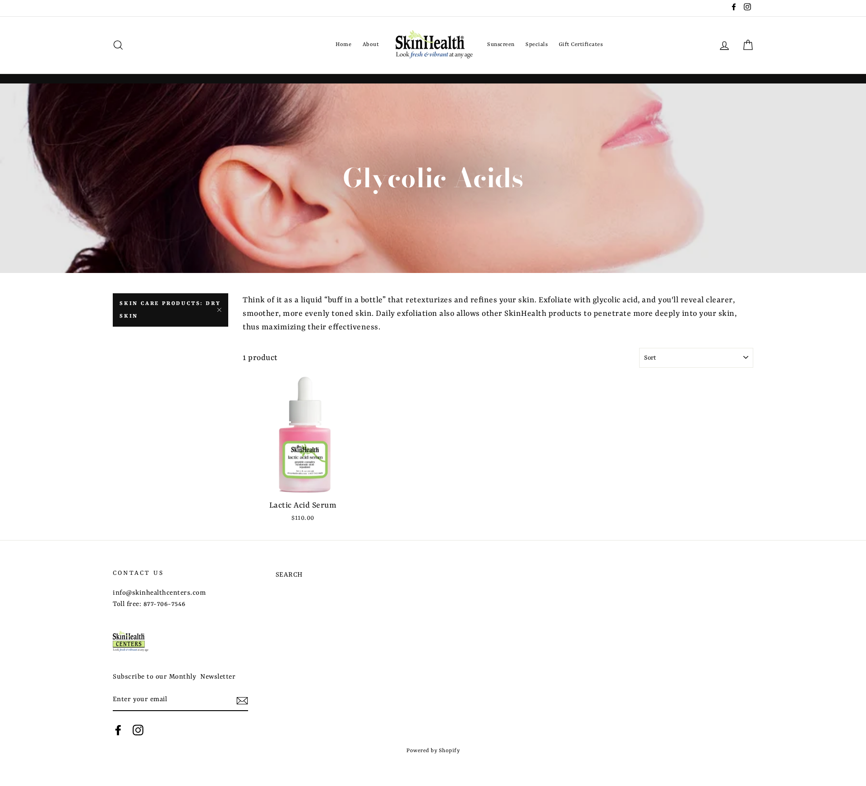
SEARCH (289, 575)
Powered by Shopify (433, 751)
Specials (536, 45)
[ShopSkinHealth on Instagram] (138, 730)
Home (343, 45)
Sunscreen (501, 45)
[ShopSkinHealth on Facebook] (118, 730)
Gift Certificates (581, 45)
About (371, 45)
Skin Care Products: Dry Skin (170, 310)
